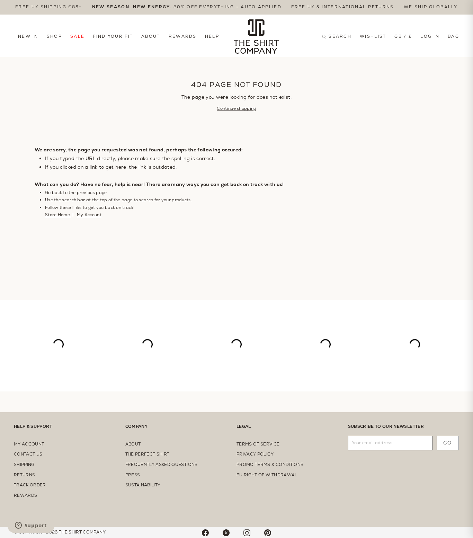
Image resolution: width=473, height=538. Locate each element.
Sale (77, 36)
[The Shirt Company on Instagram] (247, 533)
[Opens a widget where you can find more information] (31, 526)
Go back (53, 192)
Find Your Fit (113, 36)
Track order (30, 485)
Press (132, 475)
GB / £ (403, 36)
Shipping (24, 464)
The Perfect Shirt (147, 454)
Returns (24, 475)
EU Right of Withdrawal (267, 475)
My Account (89, 215)
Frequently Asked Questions (161, 464)
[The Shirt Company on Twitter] (226, 533)
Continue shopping (236, 108)
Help (212, 36)
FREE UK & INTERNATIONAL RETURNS (342, 7)
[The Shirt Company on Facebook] (205, 533)
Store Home (58, 215)
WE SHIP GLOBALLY (431, 7)
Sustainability (143, 485)
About (150, 36)
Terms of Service (258, 444)
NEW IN (28, 36)
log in (429, 36)
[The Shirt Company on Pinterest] (267, 533)
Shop (54, 36)
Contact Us (28, 454)
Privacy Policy (255, 454)
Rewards (183, 36)
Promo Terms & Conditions (270, 464)
